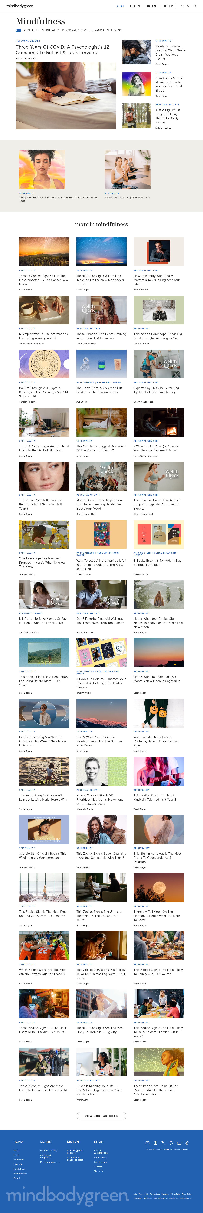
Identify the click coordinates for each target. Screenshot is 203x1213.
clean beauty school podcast (75, 1158)
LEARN (135, 6)
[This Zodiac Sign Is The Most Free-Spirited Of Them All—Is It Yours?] (44, 887)
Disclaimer (165, 1194)
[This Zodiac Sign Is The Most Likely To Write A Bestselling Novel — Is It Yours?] (101, 945)
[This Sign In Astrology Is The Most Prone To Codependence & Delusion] (159, 829)
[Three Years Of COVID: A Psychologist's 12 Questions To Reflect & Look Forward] (66, 95)
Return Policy (186, 1194)
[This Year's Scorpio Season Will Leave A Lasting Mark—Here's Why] (44, 771)
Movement (18, 1160)
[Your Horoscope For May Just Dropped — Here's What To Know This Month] (44, 534)
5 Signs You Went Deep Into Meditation (127, 197)
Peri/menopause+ (49, 1162)
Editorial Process (172, 1198)
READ (120, 6)
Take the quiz (100, 1162)
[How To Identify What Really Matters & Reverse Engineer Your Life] (159, 251)
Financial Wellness (107, 30)
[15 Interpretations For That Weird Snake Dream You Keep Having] (137, 52)
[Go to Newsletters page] (182, 6)
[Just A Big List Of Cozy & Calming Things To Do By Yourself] (137, 116)
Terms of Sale (144, 1194)
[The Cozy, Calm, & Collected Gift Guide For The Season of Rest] (101, 364)
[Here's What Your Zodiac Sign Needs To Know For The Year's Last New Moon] (159, 594)
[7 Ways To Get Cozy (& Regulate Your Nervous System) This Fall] (159, 422)
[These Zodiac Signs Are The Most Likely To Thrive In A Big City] (101, 1003)
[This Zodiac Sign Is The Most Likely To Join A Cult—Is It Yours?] (159, 945)
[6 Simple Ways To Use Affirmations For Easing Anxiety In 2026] (44, 310)
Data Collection (159, 1198)
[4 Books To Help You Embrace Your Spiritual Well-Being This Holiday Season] (101, 652)
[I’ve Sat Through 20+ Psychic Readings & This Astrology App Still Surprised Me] (44, 364)
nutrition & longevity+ (45, 1156)
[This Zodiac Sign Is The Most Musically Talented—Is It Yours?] (159, 771)
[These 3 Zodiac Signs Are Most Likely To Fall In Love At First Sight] (44, 1062)
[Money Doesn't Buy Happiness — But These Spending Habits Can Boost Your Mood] (101, 476)
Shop (98, 1142)
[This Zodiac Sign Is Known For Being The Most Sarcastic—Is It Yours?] (44, 476)
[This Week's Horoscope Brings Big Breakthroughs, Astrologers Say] (159, 310)
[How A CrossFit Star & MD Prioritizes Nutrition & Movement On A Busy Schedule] (101, 771)
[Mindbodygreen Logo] (19, 6)
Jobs (135, 1194)
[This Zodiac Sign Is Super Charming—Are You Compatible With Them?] (101, 829)
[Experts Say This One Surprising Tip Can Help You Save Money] (159, 364)
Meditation (31, 30)
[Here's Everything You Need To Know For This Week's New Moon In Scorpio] (44, 713)
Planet (16, 1178)
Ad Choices (148, 1198)
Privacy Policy (175, 1194)
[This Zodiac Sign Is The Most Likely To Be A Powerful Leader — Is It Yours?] (159, 1003)
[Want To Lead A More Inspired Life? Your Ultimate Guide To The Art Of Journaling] (101, 534)
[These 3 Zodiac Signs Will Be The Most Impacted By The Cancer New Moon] (44, 251)
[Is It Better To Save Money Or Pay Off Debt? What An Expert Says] (44, 594)
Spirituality (51, 30)
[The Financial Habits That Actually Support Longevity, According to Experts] (159, 476)
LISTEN (150, 6)
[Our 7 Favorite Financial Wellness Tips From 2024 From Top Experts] (101, 594)
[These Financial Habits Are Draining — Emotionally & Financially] (101, 310)
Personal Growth (75, 30)
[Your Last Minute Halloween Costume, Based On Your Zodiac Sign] (159, 713)
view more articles (101, 1116)
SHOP (168, 6)
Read (18, 1142)
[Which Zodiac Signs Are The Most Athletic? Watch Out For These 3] (44, 945)
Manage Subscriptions (101, 1151)
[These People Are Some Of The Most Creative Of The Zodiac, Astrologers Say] (159, 1062)
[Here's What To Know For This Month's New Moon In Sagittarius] (159, 652)
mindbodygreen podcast (75, 1151)
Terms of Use (155, 1194)
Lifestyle (17, 1164)
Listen (73, 1142)
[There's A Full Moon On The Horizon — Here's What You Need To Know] (159, 887)
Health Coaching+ (49, 1150)
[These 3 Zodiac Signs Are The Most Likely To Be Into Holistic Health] (44, 422)
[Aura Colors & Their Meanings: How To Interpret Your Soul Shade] (137, 84)
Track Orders (100, 1157)
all (18, 30)
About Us (98, 1171)
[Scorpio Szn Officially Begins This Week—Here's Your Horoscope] (44, 829)
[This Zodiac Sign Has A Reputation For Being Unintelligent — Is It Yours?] (44, 652)
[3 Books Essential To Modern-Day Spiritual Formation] (159, 534)
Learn (46, 1142)
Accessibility (138, 1198)
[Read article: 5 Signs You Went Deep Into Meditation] (128, 169)
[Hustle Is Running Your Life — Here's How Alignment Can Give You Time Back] (101, 1062)
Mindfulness (19, 1169)
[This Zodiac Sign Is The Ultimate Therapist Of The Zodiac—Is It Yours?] (101, 887)
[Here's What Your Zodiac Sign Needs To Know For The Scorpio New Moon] (101, 713)
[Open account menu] (195, 6)
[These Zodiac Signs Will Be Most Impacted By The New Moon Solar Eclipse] (101, 251)
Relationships (20, 1173)
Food (16, 1155)
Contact (98, 1167)
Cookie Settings (185, 1198)
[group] (101, 176)
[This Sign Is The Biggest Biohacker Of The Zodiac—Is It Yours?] (101, 422)
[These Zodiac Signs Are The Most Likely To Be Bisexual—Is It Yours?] (44, 1003)
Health (16, 1150)
